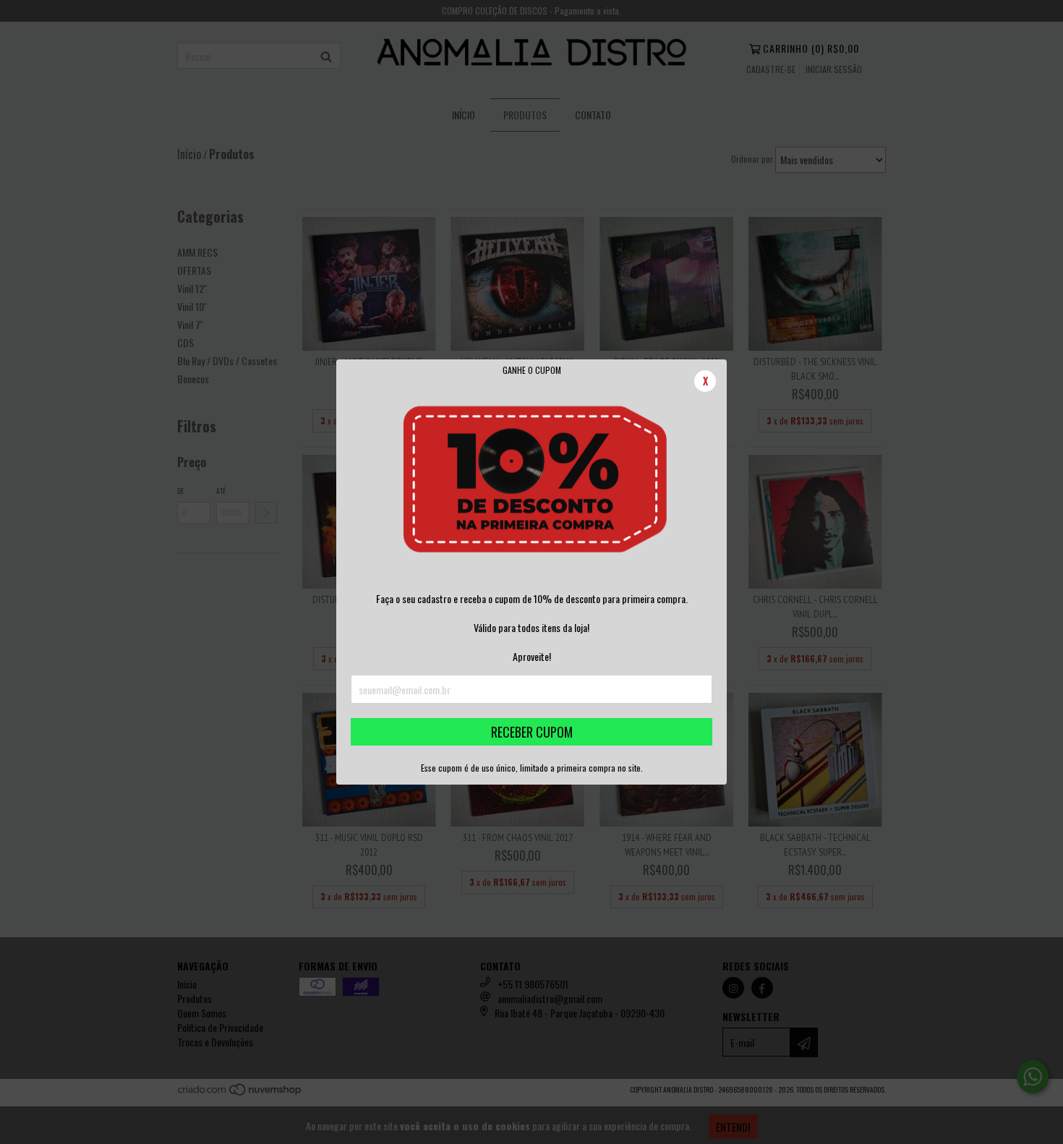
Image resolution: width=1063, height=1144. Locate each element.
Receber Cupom (532, 731)
